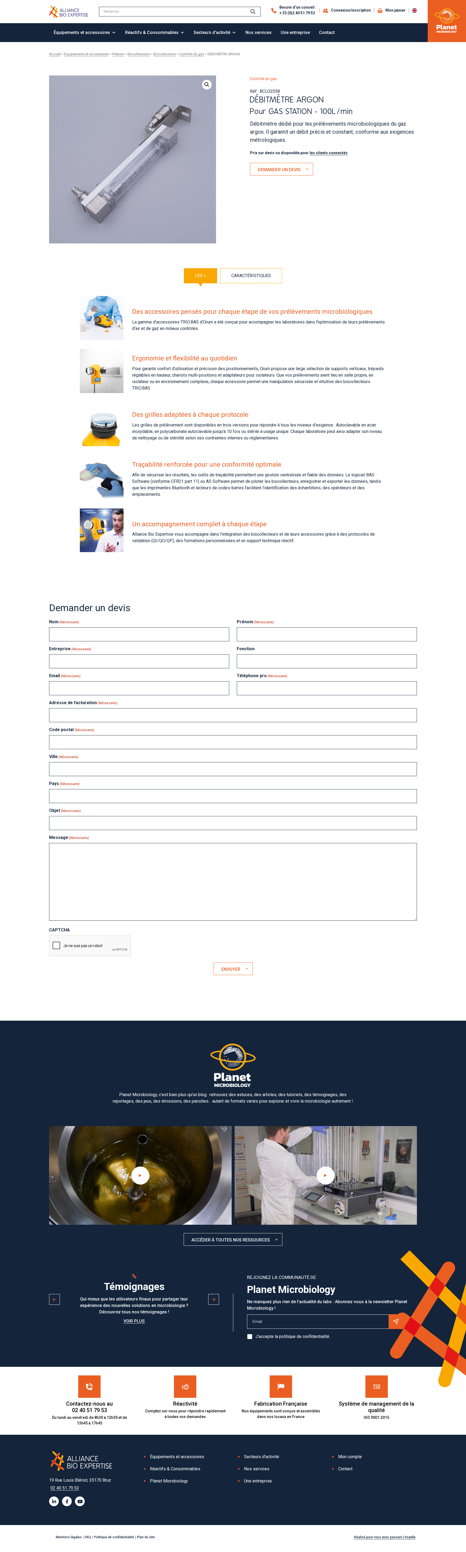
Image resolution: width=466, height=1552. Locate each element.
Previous (54, 1299)
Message (69, 837)
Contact (327, 32)
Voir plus (134, 1321)
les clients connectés (329, 153)
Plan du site (146, 1537)
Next (213, 1299)
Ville (63, 756)
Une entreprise (295, 32)
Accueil (55, 54)
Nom (64, 621)
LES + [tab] (200, 275)
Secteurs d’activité (212, 32)
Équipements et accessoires (82, 32)
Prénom (255, 621)
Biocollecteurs (139, 54)
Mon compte (350, 1456)
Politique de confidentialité (114, 1537)
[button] (207, 85)
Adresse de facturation (83, 702)
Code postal (71, 729)
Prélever (118, 54)
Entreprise (70, 648)
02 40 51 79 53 (64, 1488)
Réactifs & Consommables (152, 32)
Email (64, 675)
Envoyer (230, 969)
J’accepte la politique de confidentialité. (292, 1336)
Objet (65, 810)
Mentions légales (69, 1537)
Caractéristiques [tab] (251, 275)
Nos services (258, 32)
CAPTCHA (59, 929)
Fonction (246, 648)
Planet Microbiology (169, 1481)
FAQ (88, 1537)
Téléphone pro (262, 675)
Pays (64, 783)
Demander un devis (279, 169)
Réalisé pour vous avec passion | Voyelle (385, 1537)
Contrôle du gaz (191, 54)
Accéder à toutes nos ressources (230, 1240)
